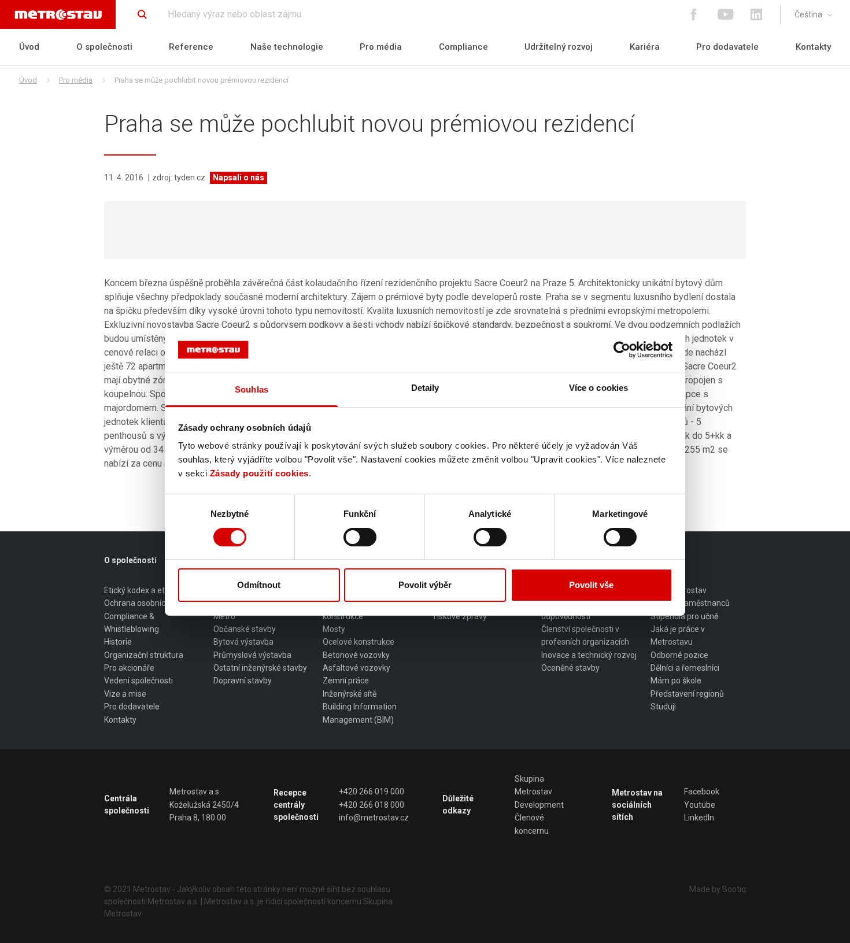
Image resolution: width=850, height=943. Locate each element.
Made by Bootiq (717, 889)
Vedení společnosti (138, 680)
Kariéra (645, 47)
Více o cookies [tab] (598, 388)
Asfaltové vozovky (356, 667)
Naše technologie (286, 47)
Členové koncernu (532, 824)
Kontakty (813, 47)
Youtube (699, 804)
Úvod (29, 47)
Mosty (334, 629)
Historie (118, 641)
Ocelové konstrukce (358, 641)
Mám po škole (676, 680)
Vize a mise (125, 693)
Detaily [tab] (425, 388)
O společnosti (104, 47)
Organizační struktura (143, 655)
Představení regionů (687, 693)
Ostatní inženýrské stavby (260, 667)
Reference (191, 47)
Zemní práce (346, 680)
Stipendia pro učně (684, 616)
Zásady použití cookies (259, 473)
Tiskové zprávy (459, 616)
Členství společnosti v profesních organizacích (585, 635)
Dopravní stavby (242, 680)
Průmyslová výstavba (252, 655)
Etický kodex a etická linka (151, 590)
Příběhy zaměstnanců (690, 603)
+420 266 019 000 (371, 791)
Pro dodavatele (727, 47)
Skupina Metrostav (533, 785)
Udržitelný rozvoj (558, 47)
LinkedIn (699, 817)
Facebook (701, 791)
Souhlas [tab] (251, 389)
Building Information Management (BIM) (360, 713)
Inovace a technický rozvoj (589, 655)
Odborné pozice (679, 655)
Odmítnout (258, 585)
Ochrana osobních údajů (148, 603)
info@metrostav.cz (374, 817)
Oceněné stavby (570, 667)
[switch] (359, 537)
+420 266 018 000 (371, 804)
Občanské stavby (244, 629)
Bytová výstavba (243, 641)
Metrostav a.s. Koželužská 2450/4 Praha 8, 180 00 (204, 804)
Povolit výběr (425, 585)
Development (539, 804)
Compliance (463, 47)
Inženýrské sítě (349, 693)
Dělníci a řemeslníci (685, 667)
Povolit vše (591, 585)
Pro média (381, 47)
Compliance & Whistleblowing (131, 623)
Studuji (663, 706)
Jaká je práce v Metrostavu (678, 635)
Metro (224, 616)
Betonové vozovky (356, 655)
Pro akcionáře (129, 667)
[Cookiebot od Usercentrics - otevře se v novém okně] (621, 349)
